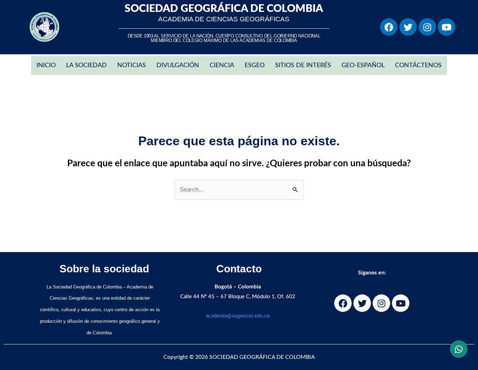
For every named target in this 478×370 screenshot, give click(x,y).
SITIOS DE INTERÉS (303, 65)
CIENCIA (222, 65)
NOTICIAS (131, 65)
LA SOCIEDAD (86, 65)
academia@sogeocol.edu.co (238, 316)
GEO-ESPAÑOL (363, 65)
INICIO (46, 65)
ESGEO (255, 65)
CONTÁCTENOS (418, 65)
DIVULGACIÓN (177, 65)
